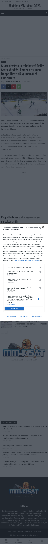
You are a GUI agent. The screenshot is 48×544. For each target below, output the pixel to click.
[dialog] (24, 272)
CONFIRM (14, 308)
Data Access (24, 316)
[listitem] (24, 267)
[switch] (39, 272)
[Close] (44, 228)
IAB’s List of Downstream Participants (27, 260)
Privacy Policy (37, 316)
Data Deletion (11, 316)
